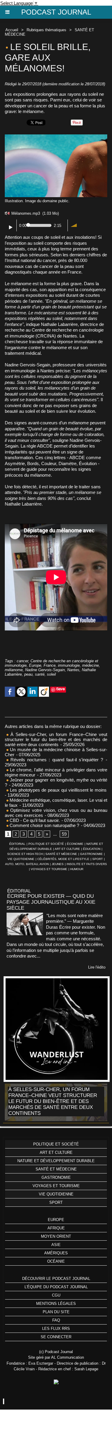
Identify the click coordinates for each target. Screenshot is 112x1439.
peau (28, 674)
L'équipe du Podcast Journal (56, 1287)
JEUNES (58, 864)
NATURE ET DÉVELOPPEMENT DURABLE (56, 1161)
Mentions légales (56, 1303)
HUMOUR (76, 869)
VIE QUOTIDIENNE (20, 859)
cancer (22, 661)
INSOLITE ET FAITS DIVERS (87, 864)
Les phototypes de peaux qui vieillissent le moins (57, 790)
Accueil (11, 30)
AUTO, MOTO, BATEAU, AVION (27, 864)
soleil (51, 674)
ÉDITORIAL (17, 843)
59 (64, 834)
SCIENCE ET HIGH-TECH (25, 854)
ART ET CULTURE (67, 848)
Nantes (73, 670)
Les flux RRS (56, 1328)
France (50, 665)
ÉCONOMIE (75, 843)
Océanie (56, 1261)
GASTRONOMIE (91, 854)
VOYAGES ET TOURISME (49, 869)
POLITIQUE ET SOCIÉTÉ (46, 843)
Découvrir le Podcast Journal (56, 1278)
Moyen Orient (56, 1236)
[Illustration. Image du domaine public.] (56, 136)
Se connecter (56, 1337)
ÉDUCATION (91, 848)
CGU (56, 1295)
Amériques (56, 1253)
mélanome (14, 670)
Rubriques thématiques (46, 30)
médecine (90, 665)
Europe (35, 665)
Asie (56, 1244)
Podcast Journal (56, 12)
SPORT (97, 859)
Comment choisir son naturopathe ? (43, 825)
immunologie (69, 665)
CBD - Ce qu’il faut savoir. (34, 820)
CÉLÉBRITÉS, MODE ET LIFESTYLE (63, 859)
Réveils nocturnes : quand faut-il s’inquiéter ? (56, 759)
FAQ (56, 1320)
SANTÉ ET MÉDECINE (61, 854)
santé (40, 674)
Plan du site (56, 1312)
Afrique (56, 1228)
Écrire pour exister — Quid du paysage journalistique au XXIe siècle (51, 902)
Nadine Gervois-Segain (45, 670)
